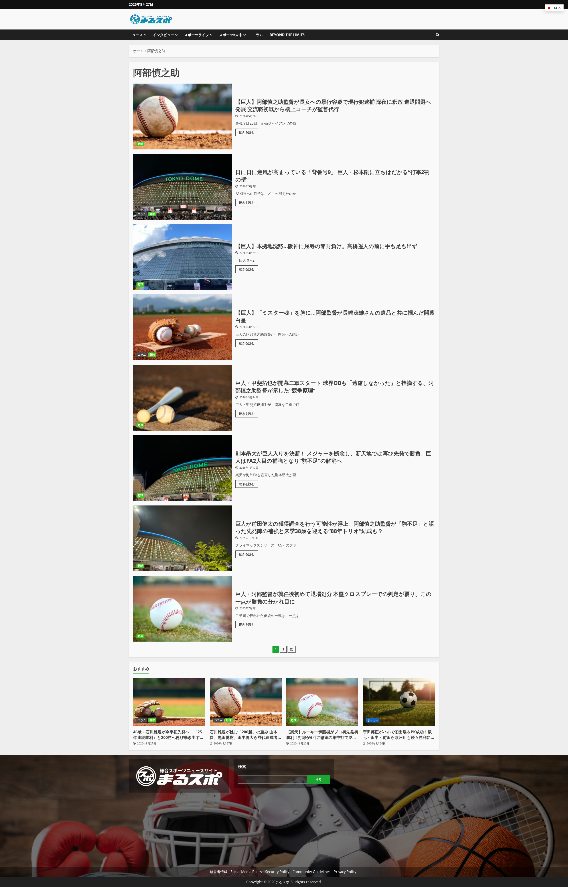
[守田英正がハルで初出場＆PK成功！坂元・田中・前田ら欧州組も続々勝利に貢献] (399, 702)
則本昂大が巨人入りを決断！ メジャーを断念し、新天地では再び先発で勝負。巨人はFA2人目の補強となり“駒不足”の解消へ (182, 468)
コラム (257, 34)
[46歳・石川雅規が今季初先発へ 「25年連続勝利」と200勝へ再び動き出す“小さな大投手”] (169, 702)
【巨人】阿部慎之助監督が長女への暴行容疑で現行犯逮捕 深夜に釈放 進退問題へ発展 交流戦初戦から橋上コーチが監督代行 (182, 116)
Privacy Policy (345, 871)
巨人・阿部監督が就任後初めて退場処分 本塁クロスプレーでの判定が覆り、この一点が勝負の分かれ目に (182, 609)
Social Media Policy (246, 871)
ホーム (138, 50)
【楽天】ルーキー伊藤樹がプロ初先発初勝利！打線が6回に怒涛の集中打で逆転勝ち (322, 734)
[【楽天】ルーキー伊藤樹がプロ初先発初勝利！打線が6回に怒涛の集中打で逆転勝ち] (322, 702)
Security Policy (277, 871)
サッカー (372, 720)
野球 (140, 144)
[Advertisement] (179, 828)
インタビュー (163, 34)
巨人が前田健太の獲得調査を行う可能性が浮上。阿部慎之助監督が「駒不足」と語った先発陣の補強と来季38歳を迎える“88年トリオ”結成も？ (182, 538)
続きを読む (248, 131)
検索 (242, 766)
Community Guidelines (311, 871)
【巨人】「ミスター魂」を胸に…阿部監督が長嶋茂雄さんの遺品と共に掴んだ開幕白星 (182, 327)
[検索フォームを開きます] (437, 34)
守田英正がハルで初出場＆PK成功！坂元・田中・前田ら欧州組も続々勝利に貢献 (399, 734)
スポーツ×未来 (230, 34)
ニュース (136, 34)
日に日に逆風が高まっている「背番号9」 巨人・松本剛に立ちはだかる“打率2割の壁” (182, 187)
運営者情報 (218, 871)
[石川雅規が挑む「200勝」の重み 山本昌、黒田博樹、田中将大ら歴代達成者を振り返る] (246, 702)
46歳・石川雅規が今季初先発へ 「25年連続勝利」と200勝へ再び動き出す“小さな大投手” (167, 734)
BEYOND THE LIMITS (287, 34)
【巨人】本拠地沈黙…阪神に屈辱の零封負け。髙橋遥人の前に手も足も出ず (182, 257)
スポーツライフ (196, 34)
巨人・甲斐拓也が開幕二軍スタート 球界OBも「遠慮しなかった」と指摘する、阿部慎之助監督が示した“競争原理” (182, 398)
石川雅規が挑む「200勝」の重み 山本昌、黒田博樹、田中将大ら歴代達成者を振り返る (246, 734)
